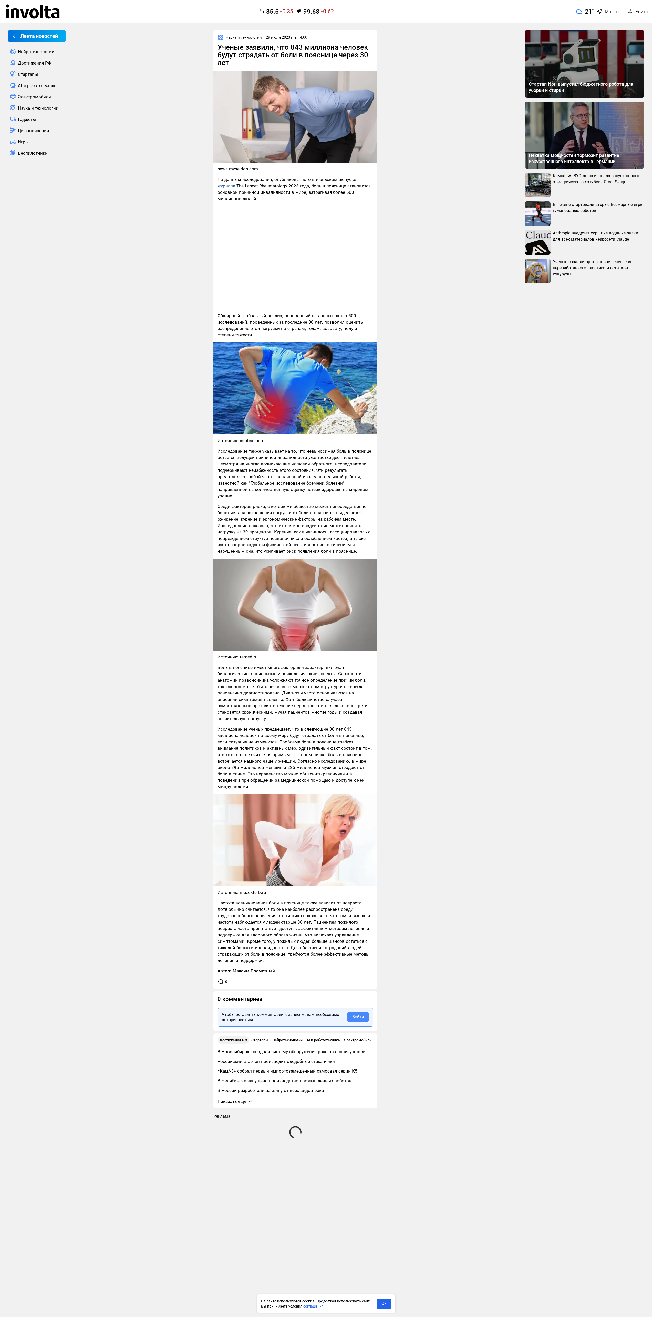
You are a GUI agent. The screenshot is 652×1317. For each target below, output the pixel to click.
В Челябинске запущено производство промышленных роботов (284, 1080)
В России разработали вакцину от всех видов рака (271, 1090)
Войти (358, 1016)
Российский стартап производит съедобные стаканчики (276, 1061)
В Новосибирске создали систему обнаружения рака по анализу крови (292, 1051)
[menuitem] (37, 51)
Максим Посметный (254, 970)
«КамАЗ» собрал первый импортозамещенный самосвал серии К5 (287, 1071)
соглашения (313, 1306)
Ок (384, 1303)
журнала (226, 185)
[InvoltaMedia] (32, 11)
